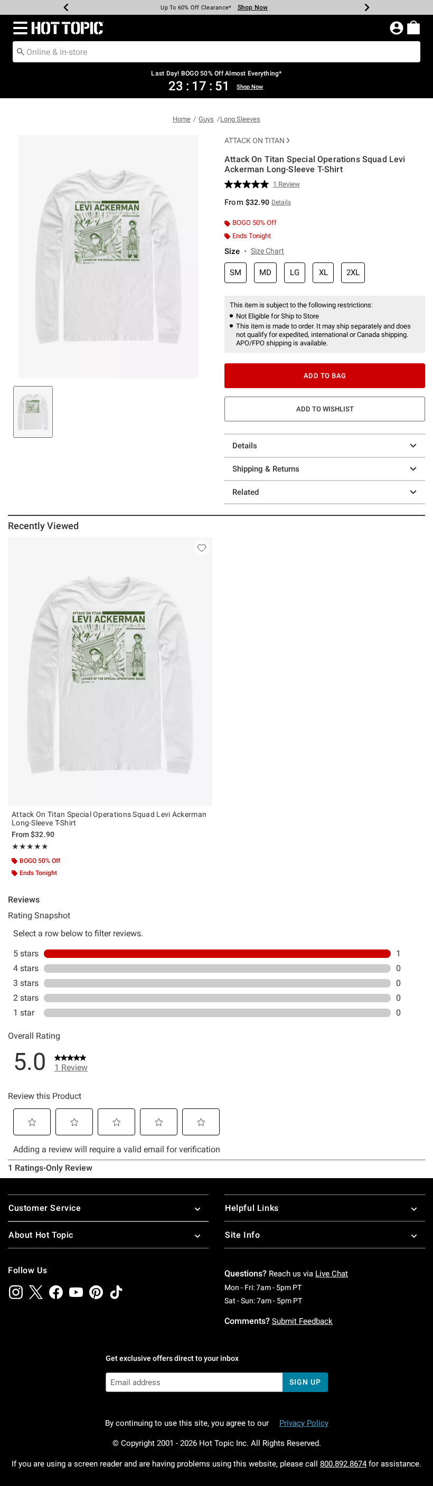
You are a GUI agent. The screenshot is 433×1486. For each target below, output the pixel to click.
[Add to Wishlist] (201, 547)
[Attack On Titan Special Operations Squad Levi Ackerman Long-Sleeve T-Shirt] (110, 671)
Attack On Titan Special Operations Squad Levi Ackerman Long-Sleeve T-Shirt (109, 818)
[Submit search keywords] (21, 51)
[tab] (33, 412)
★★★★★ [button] (30, 846)
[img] (16, 1292)
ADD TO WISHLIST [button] (325, 409)
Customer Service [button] (44, 1208)
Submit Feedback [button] (302, 1321)
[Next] (367, 7)
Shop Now (253, 7)
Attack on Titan (254, 140)
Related (245, 492)
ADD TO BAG (325, 376)
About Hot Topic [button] (40, 1235)
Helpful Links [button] (252, 1208)
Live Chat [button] (331, 1273)
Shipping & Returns (265, 469)
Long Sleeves (240, 119)
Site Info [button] (242, 1235)
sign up (305, 1382)
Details (244, 445)
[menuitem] (413, 27)
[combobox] (216, 51)
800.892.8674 (343, 1464)
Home (182, 119)
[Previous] (66, 7)
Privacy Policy (303, 1423)
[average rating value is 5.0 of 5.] (248, 184)
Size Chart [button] (267, 251)
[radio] (235, 272)
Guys (206, 119)
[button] (18, 28)
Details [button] (281, 202)
